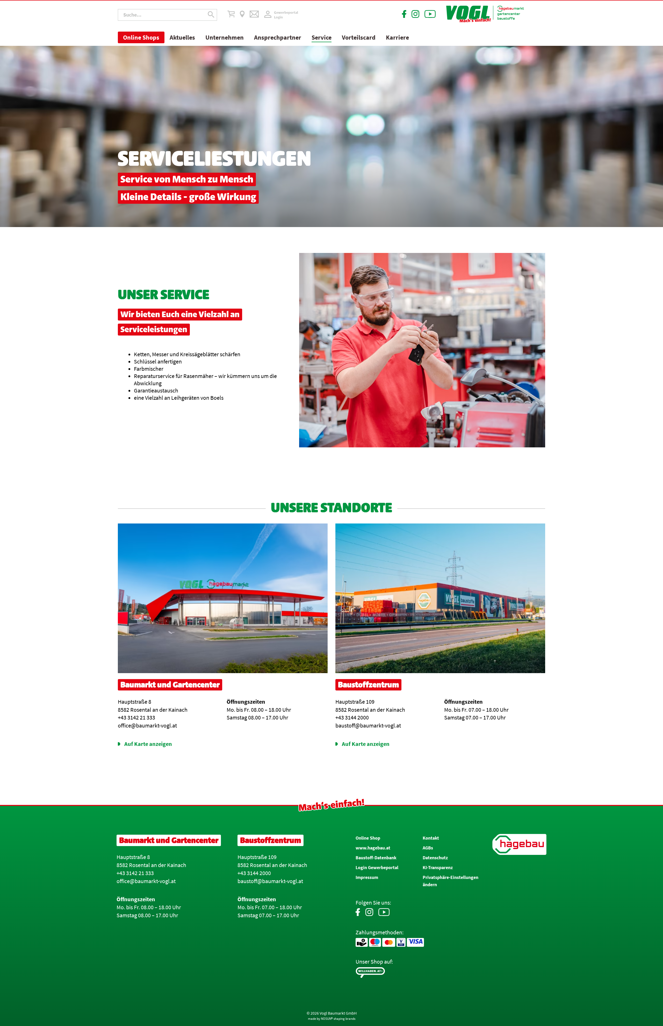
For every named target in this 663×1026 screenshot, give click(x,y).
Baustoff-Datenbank (376, 858)
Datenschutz (435, 858)
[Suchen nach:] (167, 14)
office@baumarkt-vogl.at (146, 881)
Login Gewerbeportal (377, 867)
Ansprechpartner (277, 37)
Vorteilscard (359, 37)
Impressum (367, 877)
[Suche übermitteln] (211, 15)
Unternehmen (224, 37)
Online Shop (368, 838)
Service (322, 37)
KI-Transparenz (438, 867)
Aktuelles (182, 37)
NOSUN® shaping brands (338, 1018)
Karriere (397, 37)
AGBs (428, 848)
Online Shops (141, 37)
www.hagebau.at (373, 848)
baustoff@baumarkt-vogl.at (270, 881)
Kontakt (431, 838)
